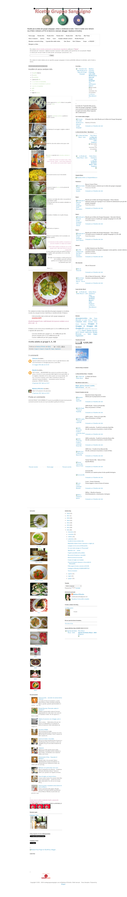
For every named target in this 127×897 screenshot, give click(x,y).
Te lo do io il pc (69, 623)
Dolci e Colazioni (33, 38)
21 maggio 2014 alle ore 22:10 (40, 364)
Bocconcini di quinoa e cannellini (77, 555)
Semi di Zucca (80, 387)
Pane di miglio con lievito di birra (47, 776)
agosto (70, 573)
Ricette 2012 (50, 35)
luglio (69, 576)
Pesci (39, 612)
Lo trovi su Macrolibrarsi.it (93, 96)
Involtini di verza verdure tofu (76, 541)
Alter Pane (78, 35)
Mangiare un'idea (33, 44)
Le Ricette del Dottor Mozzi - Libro (93, 162)
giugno (70, 578)
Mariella (34, 370)
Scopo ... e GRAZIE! (88, 41)
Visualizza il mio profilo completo (80, 599)
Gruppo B (80, 328)
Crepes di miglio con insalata (76, 560)
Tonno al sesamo (72, 570)
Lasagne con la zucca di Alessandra (77, 545)
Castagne (94, 320)
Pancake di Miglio (43, 729)
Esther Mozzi (92, 156)
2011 (35, 656)
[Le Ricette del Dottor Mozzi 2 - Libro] (82, 293)
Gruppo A (42, 349)
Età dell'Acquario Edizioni (92, 84)
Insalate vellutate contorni (65, 38)
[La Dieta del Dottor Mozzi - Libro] (82, 137)
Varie (89, 334)
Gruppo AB (47, 349)
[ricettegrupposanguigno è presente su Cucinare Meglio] (46, 878)
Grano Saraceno (81, 324)
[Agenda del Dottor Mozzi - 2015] (71, 631)
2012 (35, 668)
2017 (68, 515)
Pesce (48, 38)
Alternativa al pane (81, 320)
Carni (54, 38)
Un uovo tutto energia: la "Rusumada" (78, 548)
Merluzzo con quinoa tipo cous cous (48, 767)
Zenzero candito (90, 385)
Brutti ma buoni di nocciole (75, 557)
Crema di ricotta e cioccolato (46, 738)
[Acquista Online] (86, 177)
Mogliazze (94, 142)
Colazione (79, 322)
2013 (35, 679)
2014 (35, 690)
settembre (71, 539)
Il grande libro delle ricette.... (53, 41)
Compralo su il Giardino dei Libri (94, 126)
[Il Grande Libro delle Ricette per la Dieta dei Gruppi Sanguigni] (82, 69)
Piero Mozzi (93, 135)
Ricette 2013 (59, 35)
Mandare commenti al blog (36, 41)
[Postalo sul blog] (59, 347)
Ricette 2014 (69, 35)
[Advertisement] (50, 453)
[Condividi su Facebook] (62, 347)
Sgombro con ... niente (74, 550)
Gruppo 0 (36, 349)
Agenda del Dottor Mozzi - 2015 (87, 632)
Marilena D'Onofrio (37, 388)
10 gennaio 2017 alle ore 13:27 (40, 383)
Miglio (77, 385)
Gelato (95, 321)
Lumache (79, 330)
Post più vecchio (66, 467)
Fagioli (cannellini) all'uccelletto (76, 553)
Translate (77, 588)
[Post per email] (54, 346)
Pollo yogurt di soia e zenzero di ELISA (78, 566)
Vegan (52, 349)
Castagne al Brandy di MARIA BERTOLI (79, 568)
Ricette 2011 (40, 35)
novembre (71, 534)
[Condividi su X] (61, 347)
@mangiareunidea (81, 318)
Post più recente (33, 467)
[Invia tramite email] (57, 347)
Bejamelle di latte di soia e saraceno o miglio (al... (81, 543)
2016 (68, 518)
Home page (32, 35)
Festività (90, 321)
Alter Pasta (87, 35)
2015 (68, 520)
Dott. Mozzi (67, 41)
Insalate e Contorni (39, 580)
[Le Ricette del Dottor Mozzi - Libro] (82, 157)
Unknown (35, 358)
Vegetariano (58, 349)
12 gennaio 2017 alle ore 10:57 (40, 393)
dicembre (71, 532)
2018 (68, 513)
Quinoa (42, 38)
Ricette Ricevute (79, 38)
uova (85, 334)
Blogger (63, 884)
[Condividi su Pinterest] (64, 347)
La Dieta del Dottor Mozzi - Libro (93, 139)
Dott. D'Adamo (77, 41)
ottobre (70, 536)
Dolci (85, 322)
